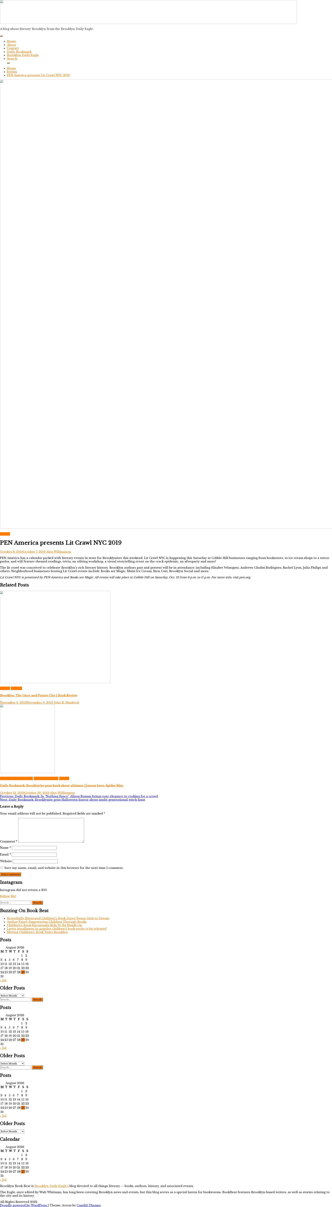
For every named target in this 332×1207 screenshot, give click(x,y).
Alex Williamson (58, 551)
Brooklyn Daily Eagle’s (52, 1186)
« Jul (3, 980)
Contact (13, 48)
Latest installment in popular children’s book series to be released (56, 928)
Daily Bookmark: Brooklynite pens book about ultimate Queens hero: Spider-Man (61, 785)
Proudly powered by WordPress (24, 1205)
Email (5, 854)
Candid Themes (89, 1205)
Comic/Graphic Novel (16, 778)
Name (5, 847)
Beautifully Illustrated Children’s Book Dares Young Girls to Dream (58, 918)
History (16, 688)
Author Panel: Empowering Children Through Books (46, 921)
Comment (8, 841)
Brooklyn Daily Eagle (23, 55)
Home (11, 41)
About (11, 44)
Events (5, 534)
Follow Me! (8, 896)
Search (12, 58)
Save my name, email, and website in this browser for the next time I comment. (63, 868)
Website (6, 861)
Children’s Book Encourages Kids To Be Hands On (44, 925)
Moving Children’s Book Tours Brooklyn (37, 932)
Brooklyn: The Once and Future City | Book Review (38, 695)
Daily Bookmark (19, 51)
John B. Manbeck (66, 702)
